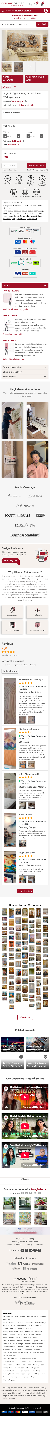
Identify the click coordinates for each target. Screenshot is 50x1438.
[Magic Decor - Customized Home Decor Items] (12, 3)
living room (14, 213)
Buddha (23, 1361)
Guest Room (19, 1367)
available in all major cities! (25, 17)
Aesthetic (29, 1322)
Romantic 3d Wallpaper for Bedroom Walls (19, 1358)
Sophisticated (14, 216)
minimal (23, 213)
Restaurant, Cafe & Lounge (13, 1343)
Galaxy (18, 1337)
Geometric (27, 1337)
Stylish (22, 216)
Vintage (20, 1349)
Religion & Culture (38, 1340)
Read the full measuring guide (15, 309)
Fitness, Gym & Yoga (11, 1374)
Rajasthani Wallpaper (11, 1355)
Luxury (43, 1374)
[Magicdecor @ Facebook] (39, 1192)
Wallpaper (22, 218)
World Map (21, 1325)
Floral (5, 1337)
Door (23, 1374)
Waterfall (37, 1349)
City (25, 1334)
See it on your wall (35, 79)
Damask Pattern (35, 1334)
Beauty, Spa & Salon (10, 1331)
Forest (11, 1337)
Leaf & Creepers (9, 1340)
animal (10, 211)
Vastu (13, 1325)
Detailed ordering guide (13, 334)
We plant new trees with (25, 1297)
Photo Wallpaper (9, 1380)
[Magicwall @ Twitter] (30, 1192)
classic (30, 211)
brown (24, 211)
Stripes (39, 1346)
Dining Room (8, 1367)
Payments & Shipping (25, 1238)
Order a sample (36, 165)
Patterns (27, 1340)
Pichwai (25, 1377)
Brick (5, 1334)
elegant (6, 213)
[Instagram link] (26, 1250)
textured (34, 216)
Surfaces (6, 1349)
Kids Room (20, 1322)
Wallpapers (17, 205)
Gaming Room (38, 1364)
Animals (25, 205)
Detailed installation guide (13, 359)
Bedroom (33, 205)
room (5, 216)
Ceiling (19, 1334)
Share (8, 87)
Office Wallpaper (9, 1346)
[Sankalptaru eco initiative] (25, 1302)
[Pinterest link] (39, 1250)
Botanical (38, 1331)
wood (34, 218)
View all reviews (25, 891)
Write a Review (10, 671)
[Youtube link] (22, 1250)
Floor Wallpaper (32, 1367)
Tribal (14, 1349)
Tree (21, 1331)
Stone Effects (29, 1346)
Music (19, 1340)
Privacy (29, 1244)
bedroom (17, 211)
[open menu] (47, 4)
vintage (14, 218)
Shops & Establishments (34, 1343)
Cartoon (12, 1334)
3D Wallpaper (8, 1322)
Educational (36, 1371)
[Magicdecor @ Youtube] (22, 1192)
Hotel (40, 205)
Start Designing (10, 560)
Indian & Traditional (35, 1325)
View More (25, 1017)
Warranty (39, 1244)
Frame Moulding (33, 1374)
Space (20, 1346)
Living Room (8, 208)
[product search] (31, 4)
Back (43, 24)
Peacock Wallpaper (37, 1352)
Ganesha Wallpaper (10, 1361)
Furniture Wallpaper (10, 1371)
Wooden (28, 1349)
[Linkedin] (31, 1250)
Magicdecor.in (21, 1408)
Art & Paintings (40, 1322)
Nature (5, 1328)
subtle (28, 216)
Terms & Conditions (15, 1244)
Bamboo (29, 1328)
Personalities (25, 1371)
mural (36, 213)
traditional (7, 218)
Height (29, 132)
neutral (41, 213)
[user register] (46, 11)
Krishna (30, 1361)
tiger (39, 216)
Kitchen (17, 1364)
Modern (6, 1377)
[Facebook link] (35, 1250)
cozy (35, 211)
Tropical (6, 1325)
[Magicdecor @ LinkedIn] (35, 1192)
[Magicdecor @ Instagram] (26, 1192)
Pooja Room (26, 1364)
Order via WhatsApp (8, 79)
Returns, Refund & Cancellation (25, 1241)
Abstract (13, 1328)
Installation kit (13, 144)
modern (30, 213)
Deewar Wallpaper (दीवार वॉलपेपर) (15, 1352)
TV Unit (33, 1377)
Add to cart (9, 165)
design (41, 211)
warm (29, 218)
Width (6, 132)
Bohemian (29, 1331)
